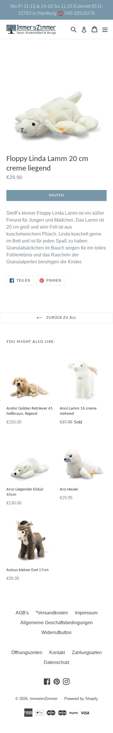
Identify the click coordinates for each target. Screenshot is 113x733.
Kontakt (57, 652)
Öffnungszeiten (26, 652)
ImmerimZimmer (43, 698)
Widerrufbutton (56, 632)
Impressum (86, 612)
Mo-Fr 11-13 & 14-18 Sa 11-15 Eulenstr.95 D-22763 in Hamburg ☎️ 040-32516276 (56, 10)
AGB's (22, 612)
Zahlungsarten (87, 652)
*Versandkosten (52, 612)
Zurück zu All (60, 318)
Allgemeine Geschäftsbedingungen (56, 622)
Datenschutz (57, 662)
